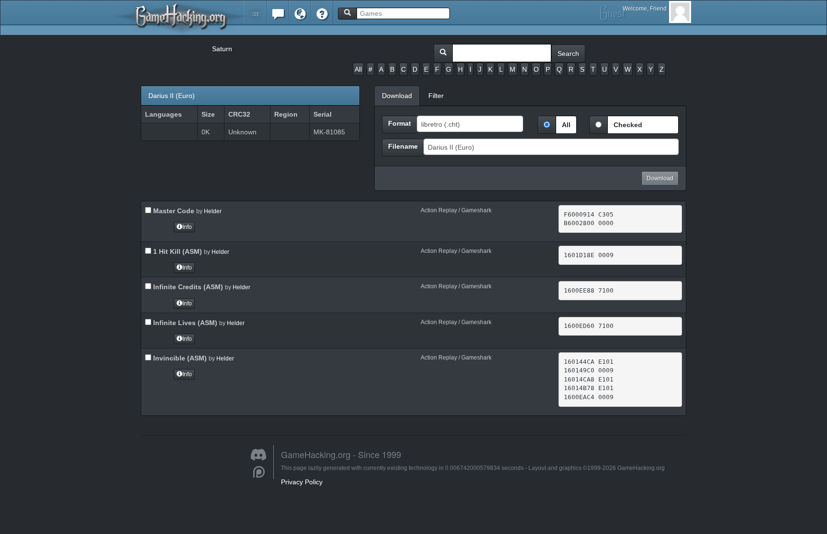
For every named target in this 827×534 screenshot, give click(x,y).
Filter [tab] (436, 95)
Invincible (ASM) (179, 358)
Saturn (222, 49)
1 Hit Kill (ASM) (176, 251)
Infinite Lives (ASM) (184, 323)
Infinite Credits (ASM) (187, 287)
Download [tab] (397, 95)
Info (187, 227)
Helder (213, 211)
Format (399, 123)
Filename (403, 146)
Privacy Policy (302, 482)
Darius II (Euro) (171, 95)
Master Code (172, 211)
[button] (255, 11)
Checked (628, 125)
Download (660, 178)
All (358, 69)
